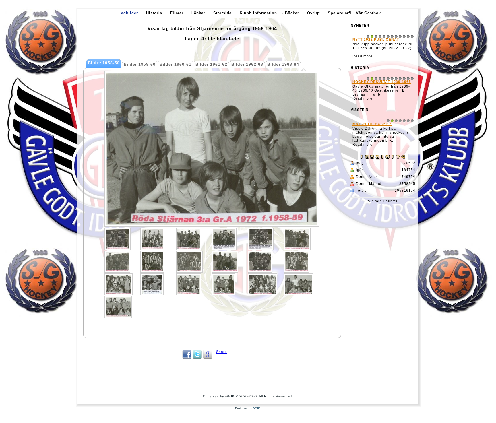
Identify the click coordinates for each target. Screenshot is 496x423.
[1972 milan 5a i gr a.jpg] (262, 284)
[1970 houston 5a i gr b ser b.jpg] (117, 262)
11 (408, 36)
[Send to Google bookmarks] (207, 358)
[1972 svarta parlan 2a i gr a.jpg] (118, 307)
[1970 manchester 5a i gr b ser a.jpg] (225, 262)
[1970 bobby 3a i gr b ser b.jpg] (189, 239)
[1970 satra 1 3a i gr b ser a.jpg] (260, 262)
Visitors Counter (383, 221)
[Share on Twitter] (197, 358)
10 (404, 36)
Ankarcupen (366, 86)
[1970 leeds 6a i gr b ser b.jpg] (189, 262)
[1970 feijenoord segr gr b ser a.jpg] (261, 239)
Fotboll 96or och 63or (377, 148)
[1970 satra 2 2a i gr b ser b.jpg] (296, 262)
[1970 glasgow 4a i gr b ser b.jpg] (297, 239)
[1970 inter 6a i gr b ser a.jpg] (152, 262)
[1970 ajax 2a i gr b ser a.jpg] (117, 239)
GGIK (256, 408)
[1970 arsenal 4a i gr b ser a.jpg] (152, 239)
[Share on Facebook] (186, 358)
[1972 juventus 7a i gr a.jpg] (223, 284)
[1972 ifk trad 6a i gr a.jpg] (188, 284)
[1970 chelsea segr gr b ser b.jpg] (224, 239)
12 (412, 36)
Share (221, 352)
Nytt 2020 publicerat (375, 40)
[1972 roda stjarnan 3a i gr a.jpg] (298, 284)
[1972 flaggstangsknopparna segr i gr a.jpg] (152, 284)
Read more (362, 60)
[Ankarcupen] (382, 107)
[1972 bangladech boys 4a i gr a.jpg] (118, 284)
